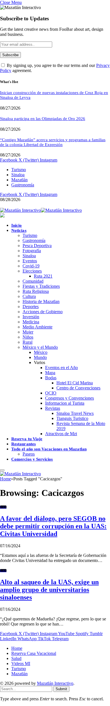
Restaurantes (23, 444)
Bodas (50, 377)
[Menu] (2, 470)
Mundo (40, 357)
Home (16, 648)
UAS (3, 507)
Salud (16, 658)
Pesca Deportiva (37, 245)
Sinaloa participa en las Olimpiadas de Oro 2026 (42, 118)
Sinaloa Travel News (75, 413)
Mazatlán (19, 179)
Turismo (18, 169)
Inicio (16, 225)
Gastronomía (22, 184)
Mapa (50, 372)
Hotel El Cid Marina (74, 382)
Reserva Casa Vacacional (33, 653)
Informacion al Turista (64, 403)
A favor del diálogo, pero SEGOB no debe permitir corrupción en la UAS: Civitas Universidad (53, 526)
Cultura (29, 296)
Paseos (29, 454)
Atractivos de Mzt (61, 433)
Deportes (31, 306)
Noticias (19, 230)
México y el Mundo (40, 347)
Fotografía (32, 250)
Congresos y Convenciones (69, 398)
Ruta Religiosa (36, 291)
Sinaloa (18, 174)
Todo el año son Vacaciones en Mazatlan (49, 449)
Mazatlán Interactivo (55, 683)
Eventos (30, 260)
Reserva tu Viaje (26, 439)
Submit (61, 689)
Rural (27, 342)
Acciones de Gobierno (43, 311)
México (40, 352)
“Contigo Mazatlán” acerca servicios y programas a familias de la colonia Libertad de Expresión (52, 142)
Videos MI (20, 663)
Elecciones (32, 271)
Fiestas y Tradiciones (41, 286)
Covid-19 (31, 265)
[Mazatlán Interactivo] (41, 210)
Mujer (28, 332)
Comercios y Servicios (32, 459)
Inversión (31, 316)
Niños (28, 337)
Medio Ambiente (37, 326)
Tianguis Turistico (72, 418)
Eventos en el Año (61, 367)
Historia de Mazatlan (41, 301)
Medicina (31, 321)
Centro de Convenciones (78, 387)
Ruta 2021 (43, 276)
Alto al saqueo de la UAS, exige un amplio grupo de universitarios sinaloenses (49, 589)
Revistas (52, 408)
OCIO (50, 393)
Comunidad (33, 281)
